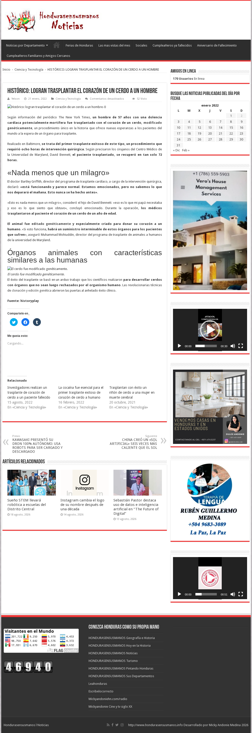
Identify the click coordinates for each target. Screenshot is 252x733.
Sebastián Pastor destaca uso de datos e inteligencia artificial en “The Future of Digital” (135, 507)
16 (241, 127)
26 (199, 139)
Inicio (6, 69)
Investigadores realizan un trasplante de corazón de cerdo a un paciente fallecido (28, 392)
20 (210, 133)
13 (210, 127)
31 (178, 145)
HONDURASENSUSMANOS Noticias (113, 653)
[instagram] (122, 725)
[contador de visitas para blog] (28, 666)
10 (178, 127)
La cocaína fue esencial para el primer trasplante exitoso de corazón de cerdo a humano (80, 392)
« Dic (176, 150)
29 (231, 139)
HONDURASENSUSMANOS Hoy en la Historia (120, 645)
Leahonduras (98, 684)
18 (189, 133)
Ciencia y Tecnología (29, 69)
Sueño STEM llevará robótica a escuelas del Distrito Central (26, 504)
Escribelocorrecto (101, 691)
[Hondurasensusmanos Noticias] (54, 19)
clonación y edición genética (31, 290)
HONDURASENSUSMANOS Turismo (113, 661)
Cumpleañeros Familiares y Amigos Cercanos (38, 56)
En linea (189, 78)
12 (199, 127)
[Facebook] (112, 725)
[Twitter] (117, 725)
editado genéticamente (51, 224)
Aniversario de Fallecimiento (217, 45)
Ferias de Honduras (79, 45)
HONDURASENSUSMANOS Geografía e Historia (122, 638)
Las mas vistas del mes (114, 45)
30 (241, 139)
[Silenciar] (232, 345)
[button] (210, 330)
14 (220, 127)
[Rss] (108, 725)
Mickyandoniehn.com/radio (108, 699)
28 (220, 139)
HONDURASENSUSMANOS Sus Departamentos (121, 676)
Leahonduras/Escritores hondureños (56, 45)
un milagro (52, 202)
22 (231, 133)
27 (210, 139)
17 (178, 133)
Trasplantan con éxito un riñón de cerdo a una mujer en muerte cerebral (132, 392)
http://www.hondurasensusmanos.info (155, 725)
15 (231, 127)
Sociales (141, 45)
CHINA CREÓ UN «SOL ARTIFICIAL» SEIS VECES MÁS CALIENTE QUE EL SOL (133, 442)
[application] (210, 330)
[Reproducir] (179, 345)
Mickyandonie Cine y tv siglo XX (110, 706)
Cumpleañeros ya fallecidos (172, 45)
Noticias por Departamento (25, 45)
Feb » (185, 150)
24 (178, 139)
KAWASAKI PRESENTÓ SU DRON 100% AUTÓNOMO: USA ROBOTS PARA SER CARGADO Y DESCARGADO (37, 444)
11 (189, 127)
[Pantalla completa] (240, 345)
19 (199, 133)
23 (241, 133)
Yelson (16, 98)
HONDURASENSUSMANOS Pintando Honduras (121, 668)
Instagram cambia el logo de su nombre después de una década (82, 504)
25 (189, 139)
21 (220, 133)
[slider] (206, 346)
